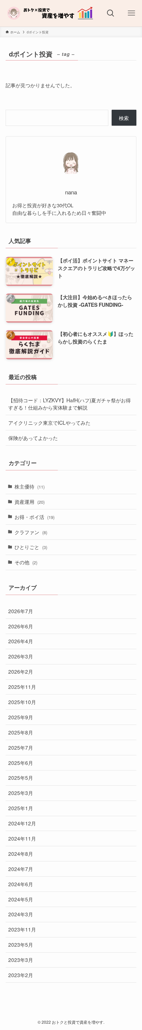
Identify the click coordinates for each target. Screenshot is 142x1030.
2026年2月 (20, 671)
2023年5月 (20, 944)
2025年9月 (20, 717)
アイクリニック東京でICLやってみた (49, 422)
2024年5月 (20, 899)
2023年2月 (20, 974)
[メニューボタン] (131, 13)
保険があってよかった (33, 437)
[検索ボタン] (110, 13)
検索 (124, 117)
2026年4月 (20, 641)
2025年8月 (20, 732)
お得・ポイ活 (34, 516)
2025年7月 (20, 747)
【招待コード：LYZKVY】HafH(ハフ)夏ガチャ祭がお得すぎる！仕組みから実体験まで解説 (69, 403)
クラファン (31, 531)
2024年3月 (20, 914)
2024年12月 (22, 823)
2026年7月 (20, 610)
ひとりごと (31, 546)
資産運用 (30, 501)
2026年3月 (20, 656)
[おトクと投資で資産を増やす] (50, 13)
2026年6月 (20, 626)
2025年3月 (20, 792)
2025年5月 (20, 777)
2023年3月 (20, 959)
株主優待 (30, 486)
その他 (26, 562)
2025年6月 (20, 762)
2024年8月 (20, 853)
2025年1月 (20, 808)
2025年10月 (22, 701)
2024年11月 (22, 838)
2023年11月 (22, 929)
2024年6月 (20, 884)
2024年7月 (20, 868)
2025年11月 (22, 686)
